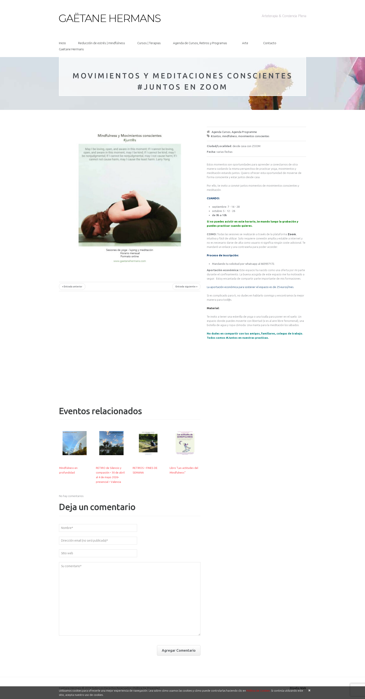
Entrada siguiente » (186, 286)
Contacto (269, 43)
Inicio (62, 43)
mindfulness (229, 136)
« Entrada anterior (72, 286)
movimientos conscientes (253, 136)
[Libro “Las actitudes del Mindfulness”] (185, 443)
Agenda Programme (244, 131)
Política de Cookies (258, 690)
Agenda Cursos (221, 131)
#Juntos (216, 136)
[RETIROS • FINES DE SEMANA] (148, 443)
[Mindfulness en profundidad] (75, 443)
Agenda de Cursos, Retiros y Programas (200, 43)
